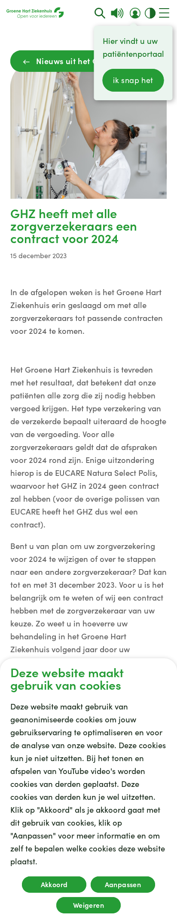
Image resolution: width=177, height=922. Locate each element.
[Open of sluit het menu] (164, 12)
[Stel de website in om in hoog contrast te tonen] (150, 13)
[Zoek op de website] (99, 13)
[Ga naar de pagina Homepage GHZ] (35, 13)
